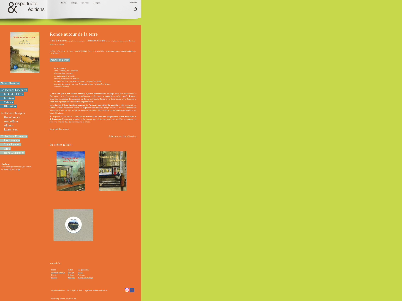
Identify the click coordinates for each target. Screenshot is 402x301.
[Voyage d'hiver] (112, 189)
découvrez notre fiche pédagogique (122, 136)
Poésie (53, 270)
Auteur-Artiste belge (85, 278)
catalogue (74, 3)
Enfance (71, 275)
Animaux (81, 275)
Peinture (54, 278)
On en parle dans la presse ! (60, 129)
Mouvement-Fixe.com (68, 298)
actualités (63, 3)
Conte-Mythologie (58, 272)
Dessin (53, 275)
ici (19, 169)
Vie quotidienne (83, 270)
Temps (80, 272)
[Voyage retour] (71, 189)
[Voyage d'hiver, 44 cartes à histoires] (73, 240)
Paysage (71, 272)
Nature (70, 270)
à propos (96, 3)
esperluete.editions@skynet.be (96, 290)
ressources (85, 3)
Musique (71, 278)
